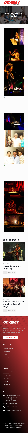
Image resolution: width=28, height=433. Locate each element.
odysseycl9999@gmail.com (14, 410)
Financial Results (8, 348)
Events (5, 354)
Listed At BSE (7, 384)
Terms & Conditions (9, 372)
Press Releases (8, 358)
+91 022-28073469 (11, 407)
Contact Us (7, 361)
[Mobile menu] (25, 3)
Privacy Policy (7, 375)
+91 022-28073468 (11, 403)
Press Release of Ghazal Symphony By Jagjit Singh (13, 304)
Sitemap (6, 381)
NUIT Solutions (18, 427)
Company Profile (10, 337)
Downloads (7, 351)
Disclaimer (6, 378)
